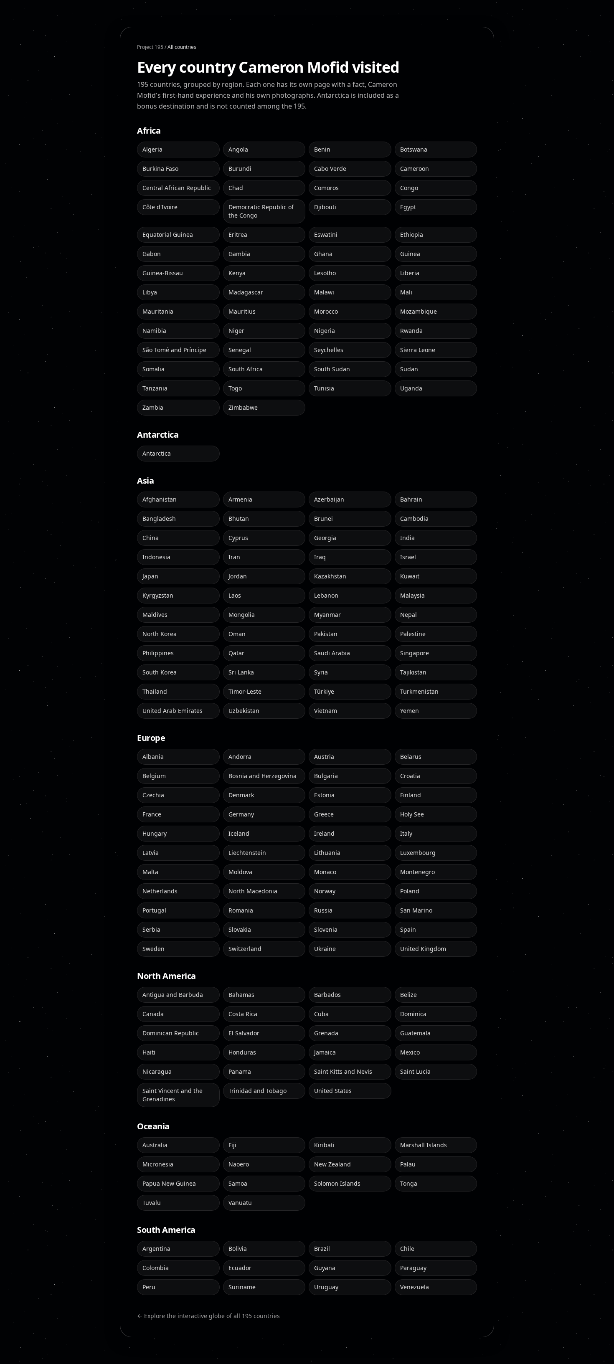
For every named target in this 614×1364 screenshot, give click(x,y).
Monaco (325, 872)
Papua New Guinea (169, 1183)
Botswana (413, 149)
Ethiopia (411, 234)
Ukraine (325, 949)
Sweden (153, 949)
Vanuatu (240, 1203)
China (150, 538)
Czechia (153, 795)
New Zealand (332, 1164)
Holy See (412, 814)
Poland (409, 891)
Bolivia (237, 1248)
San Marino (416, 910)
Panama (239, 1071)
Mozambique (418, 311)
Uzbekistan (243, 711)
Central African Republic (176, 188)
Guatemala (415, 1033)
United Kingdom (423, 949)
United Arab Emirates (172, 711)
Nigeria (324, 331)
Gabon (151, 254)
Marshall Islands (423, 1145)
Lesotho (325, 273)
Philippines (158, 653)
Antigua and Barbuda (172, 995)
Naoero (238, 1164)
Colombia (155, 1268)
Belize (408, 995)
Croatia (410, 776)
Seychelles (328, 350)
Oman (237, 634)
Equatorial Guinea (167, 234)
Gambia (239, 254)
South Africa (245, 369)
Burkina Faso (160, 168)
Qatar (236, 653)
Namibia (154, 331)
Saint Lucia (415, 1071)
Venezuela (414, 1287)
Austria (324, 757)
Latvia (150, 853)
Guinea (410, 254)
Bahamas (241, 995)
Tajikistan (413, 672)
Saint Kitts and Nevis (343, 1071)
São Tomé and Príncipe (174, 350)
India (407, 538)
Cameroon (414, 168)
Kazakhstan (330, 576)
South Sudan (332, 369)
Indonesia (156, 557)
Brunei (323, 518)
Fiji (232, 1145)
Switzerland (244, 949)
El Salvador (243, 1033)
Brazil (322, 1248)
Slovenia (325, 929)
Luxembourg (418, 853)
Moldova (240, 872)
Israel (408, 557)
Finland (410, 795)
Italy (406, 833)
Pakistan (325, 634)
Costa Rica (242, 1014)
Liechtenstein (247, 853)
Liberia (409, 273)
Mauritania (157, 311)
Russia (323, 910)
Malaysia (412, 595)
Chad (235, 188)
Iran (234, 557)
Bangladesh (159, 518)
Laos (234, 595)
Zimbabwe (243, 407)
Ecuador (239, 1268)
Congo (409, 188)
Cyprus (238, 538)
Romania (240, 910)
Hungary (154, 833)
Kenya (237, 273)
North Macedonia (252, 891)
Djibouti (325, 207)
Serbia (151, 929)
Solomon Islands (337, 1183)
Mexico (410, 1052)
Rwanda (411, 331)
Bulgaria (326, 776)
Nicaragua (157, 1071)
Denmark (241, 795)
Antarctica (156, 453)
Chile (407, 1248)
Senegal (239, 350)
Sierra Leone (417, 350)
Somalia (153, 369)
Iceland (238, 833)
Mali (406, 292)
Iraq (320, 557)
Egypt (408, 207)
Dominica (413, 1014)
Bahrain (411, 499)
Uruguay (326, 1287)
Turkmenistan (419, 691)
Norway (324, 891)
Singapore (414, 653)
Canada (153, 1014)
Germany (241, 814)
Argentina (156, 1248)
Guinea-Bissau (162, 273)
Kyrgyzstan (157, 595)
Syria (321, 672)
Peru (148, 1287)
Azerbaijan (329, 499)
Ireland (324, 833)
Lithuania (327, 853)
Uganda (411, 388)
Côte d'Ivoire (160, 207)
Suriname (242, 1287)
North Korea (159, 634)
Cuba (321, 1014)
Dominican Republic (170, 1033)
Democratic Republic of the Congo (261, 211)
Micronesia (157, 1164)
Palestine (413, 634)
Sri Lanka (241, 672)
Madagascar (245, 292)
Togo (235, 388)
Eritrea (237, 234)
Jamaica (325, 1052)
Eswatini (325, 234)
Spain (408, 929)
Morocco (326, 311)
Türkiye (324, 691)
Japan (150, 576)
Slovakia (239, 929)
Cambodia (414, 518)
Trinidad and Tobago (257, 1091)
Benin (322, 149)
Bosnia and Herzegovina (262, 776)
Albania (153, 757)
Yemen (409, 711)
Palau (408, 1164)
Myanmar (327, 615)
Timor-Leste (244, 691)
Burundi (239, 168)
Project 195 (150, 47)
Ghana (323, 254)
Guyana (324, 1268)
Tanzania (154, 388)
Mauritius (242, 311)
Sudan (409, 369)
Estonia (324, 795)
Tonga (408, 1183)
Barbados (327, 995)
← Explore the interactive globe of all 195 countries (208, 1316)
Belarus (410, 757)
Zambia (152, 407)
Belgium (154, 776)
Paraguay (413, 1268)
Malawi (324, 292)
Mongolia (241, 615)
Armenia (240, 499)
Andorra (239, 757)
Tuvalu (151, 1203)
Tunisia (324, 388)
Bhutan (238, 518)
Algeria (152, 149)
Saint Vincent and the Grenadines (172, 1095)
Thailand (154, 691)
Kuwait (409, 576)
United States (333, 1091)
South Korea (159, 672)
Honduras (242, 1052)
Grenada (326, 1033)
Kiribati (324, 1145)
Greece (324, 814)
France (151, 814)
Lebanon (326, 595)
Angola (238, 149)
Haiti (148, 1052)
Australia (154, 1145)
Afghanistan (159, 499)
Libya (149, 292)
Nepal (408, 615)
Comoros (326, 188)
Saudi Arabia (332, 653)
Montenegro (417, 872)
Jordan (237, 576)
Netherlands (160, 891)
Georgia (325, 538)
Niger (236, 331)
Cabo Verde (330, 168)
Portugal (154, 910)
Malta (150, 872)
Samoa (237, 1183)
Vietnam (325, 711)
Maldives (154, 615)
